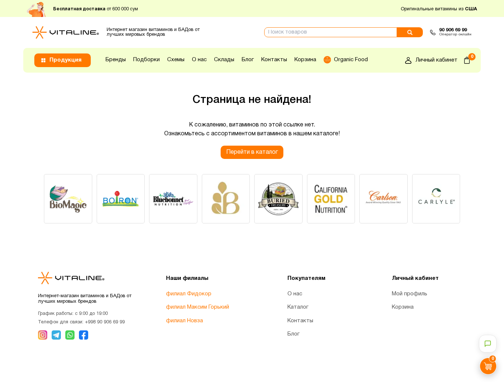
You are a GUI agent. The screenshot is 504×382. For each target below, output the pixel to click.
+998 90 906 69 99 (105, 322)
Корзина (305, 59)
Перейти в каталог (252, 152)
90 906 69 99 (453, 30)
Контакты (274, 59)
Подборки (146, 59)
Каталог (297, 307)
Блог (248, 59)
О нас (199, 59)
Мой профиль (409, 293)
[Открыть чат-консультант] (488, 344)
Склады (224, 59)
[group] (68, 198)
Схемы (175, 59)
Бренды (116, 59)
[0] (467, 60)
